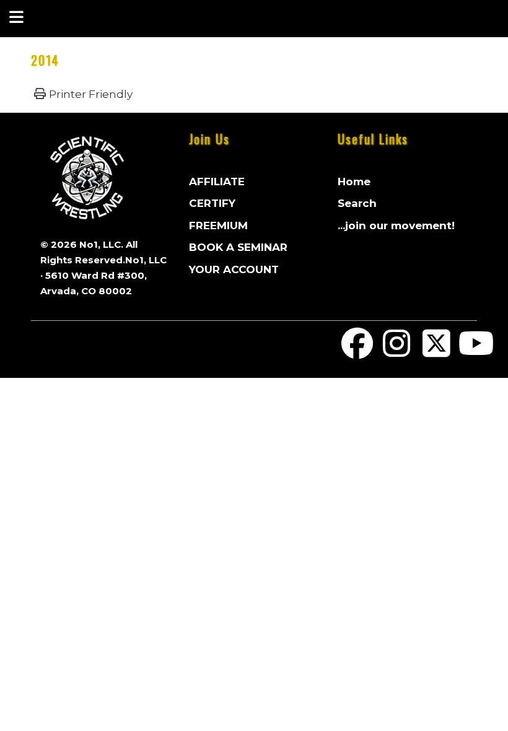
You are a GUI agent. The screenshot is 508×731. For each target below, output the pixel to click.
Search (357, 203)
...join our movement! (396, 225)
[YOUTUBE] (476, 351)
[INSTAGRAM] (397, 351)
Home (354, 181)
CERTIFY (212, 203)
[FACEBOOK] (357, 351)
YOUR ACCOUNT (234, 269)
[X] (437, 351)
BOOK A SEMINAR (238, 247)
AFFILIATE (217, 181)
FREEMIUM (218, 225)
